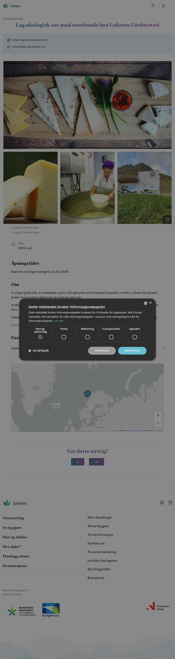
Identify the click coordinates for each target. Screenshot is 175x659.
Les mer (58, 321)
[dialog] (87, 329)
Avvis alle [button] (102, 350)
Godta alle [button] (132, 350)
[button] (39, 350)
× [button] (150, 303)
